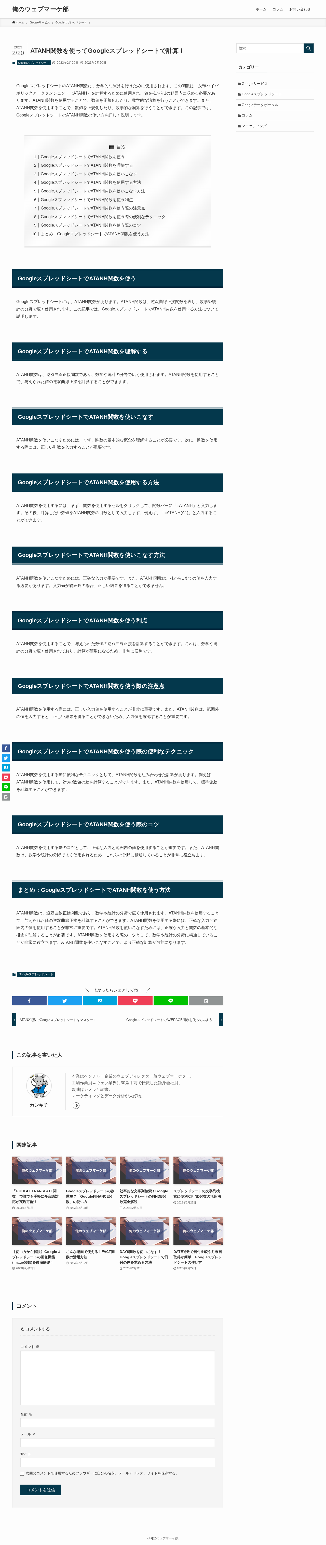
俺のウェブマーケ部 (40, 9)
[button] (29, 1000)
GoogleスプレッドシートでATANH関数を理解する (87, 165)
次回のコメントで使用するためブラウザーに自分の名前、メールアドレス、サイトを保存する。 (102, 1473)
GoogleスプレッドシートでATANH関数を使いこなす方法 (93, 191)
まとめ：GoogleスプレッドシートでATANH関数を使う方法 (95, 234)
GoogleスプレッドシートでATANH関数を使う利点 (87, 200)
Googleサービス (255, 84)
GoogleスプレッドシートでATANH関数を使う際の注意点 (93, 208)
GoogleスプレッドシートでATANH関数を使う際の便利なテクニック (103, 217)
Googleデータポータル (260, 105)
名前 (26, 1414)
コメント (29, 1347)
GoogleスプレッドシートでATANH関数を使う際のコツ (91, 225)
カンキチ (39, 1105)
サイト (25, 1454)
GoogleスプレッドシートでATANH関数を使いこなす (89, 174)
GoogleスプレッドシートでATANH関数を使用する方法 (91, 182)
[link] (76, 1105)
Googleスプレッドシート (33, 62)
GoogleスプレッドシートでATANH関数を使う (83, 157)
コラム (247, 115)
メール (28, 1434)
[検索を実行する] (309, 48)
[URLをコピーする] (206, 1000)
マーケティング (254, 126)
